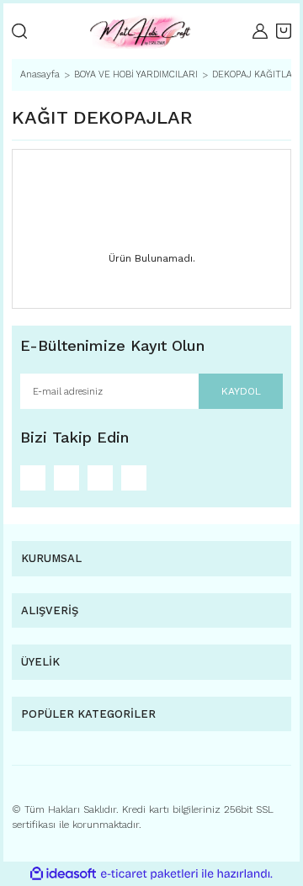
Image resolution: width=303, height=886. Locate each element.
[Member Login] (260, 31)
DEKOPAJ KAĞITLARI (256, 74)
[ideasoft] (63, 874)
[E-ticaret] (149, 874)
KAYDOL (241, 391)
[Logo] (139, 30)
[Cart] (283, 31)
